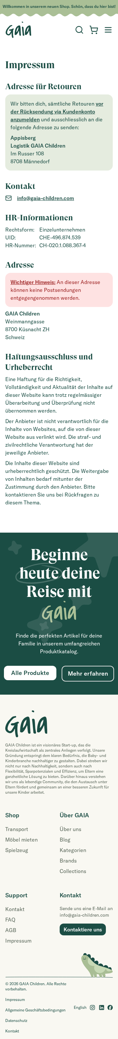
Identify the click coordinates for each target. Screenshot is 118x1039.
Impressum (18, 940)
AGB (10, 930)
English (80, 1007)
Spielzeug (16, 850)
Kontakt (15, 909)
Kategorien (73, 850)
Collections (73, 871)
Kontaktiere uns (83, 929)
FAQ (10, 919)
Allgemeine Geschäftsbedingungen (35, 1010)
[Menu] (79, 29)
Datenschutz (16, 1020)
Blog (65, 839)
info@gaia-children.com (45, 198)
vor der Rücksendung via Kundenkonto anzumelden (56, 111)
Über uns (70, 829)
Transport (16, 829)
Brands (68, 860)
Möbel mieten (21, 839)
